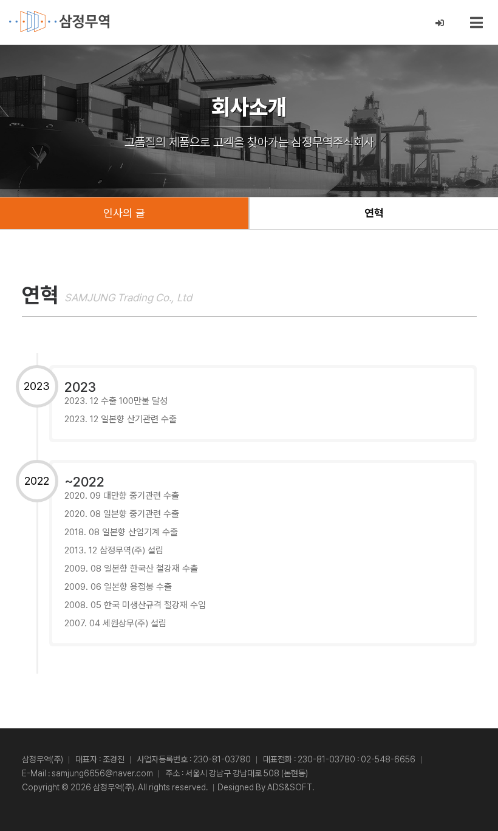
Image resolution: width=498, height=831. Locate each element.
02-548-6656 (388, 759)
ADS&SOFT (289, 787)
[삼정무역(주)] (59, 21)
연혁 (374, 213)
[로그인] (440, 23)
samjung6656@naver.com (102, 773)
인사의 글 (124, 213)
